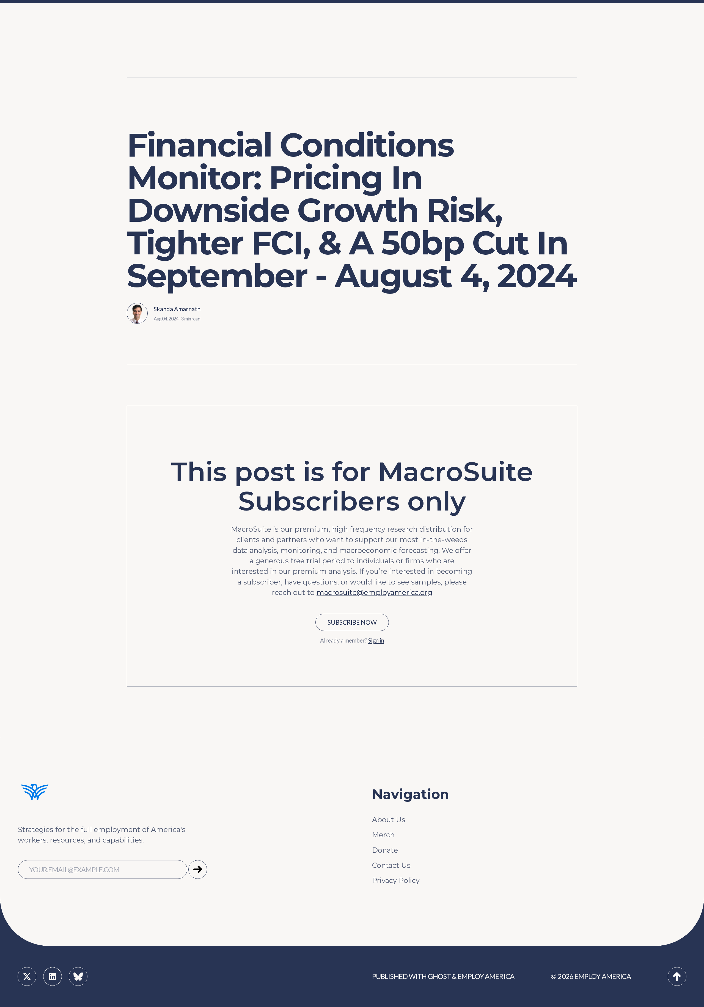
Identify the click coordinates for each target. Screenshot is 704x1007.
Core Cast (535, 41)
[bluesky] (78, 976)
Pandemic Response (320, 58)
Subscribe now (352, 622)
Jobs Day (300, 24)
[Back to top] (677, 976)
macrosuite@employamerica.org (374, 592)
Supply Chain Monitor (556, 58)
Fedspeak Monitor (550, 24)
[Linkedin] (52, 976)
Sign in (376, 640)
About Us (388, 819)
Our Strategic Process (269, 24)
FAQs (240, 41)
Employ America (486, 976)
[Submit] (197, 869)
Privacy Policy (396, 880)
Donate (385, 850)
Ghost (439, 976)
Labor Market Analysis (323, 41)
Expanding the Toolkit (487, 24)
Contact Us (391, 865)
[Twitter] (27, 976)
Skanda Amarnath (177, 308)
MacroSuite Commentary (562, 75)
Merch (383, 834)
